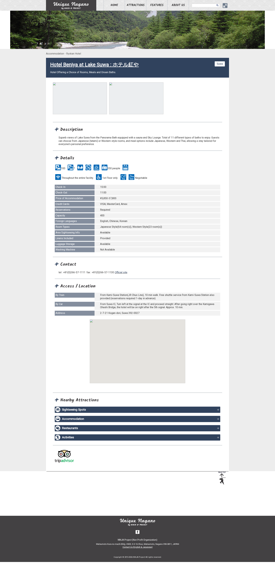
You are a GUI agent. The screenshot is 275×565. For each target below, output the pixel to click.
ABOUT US (178, 5)
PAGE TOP (222, 472)
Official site (121, 272)
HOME (114, 5)
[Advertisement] (135, 493)
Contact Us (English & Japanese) (138, 547)
